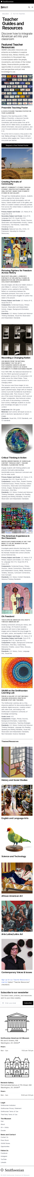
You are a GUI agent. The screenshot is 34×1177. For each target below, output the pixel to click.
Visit (2, 1121)
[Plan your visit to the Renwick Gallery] (17, 1067)
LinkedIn (3, 1162)
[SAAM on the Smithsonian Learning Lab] (17, 672)
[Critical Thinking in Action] (17, 439)
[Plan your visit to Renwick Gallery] (19, 1087)
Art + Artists (5, 1127)
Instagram (4, 1156)
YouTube (4, 1159)
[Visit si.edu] (17, 1170)
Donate (3, 1130)
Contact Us (4, 1137)
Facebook (4, 1153)
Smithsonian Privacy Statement (11, 1108)
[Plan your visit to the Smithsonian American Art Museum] (17, 1022)
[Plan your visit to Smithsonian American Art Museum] (19, 1042)
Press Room (5, 1140)
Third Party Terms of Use (9, 1114)
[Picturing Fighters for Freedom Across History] (17, 252)
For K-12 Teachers (19, 14)
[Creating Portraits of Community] (17, 163)
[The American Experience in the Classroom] (17, 518)
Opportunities (5, 1146)
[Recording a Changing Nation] (17, 339)
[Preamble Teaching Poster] (17, 89)
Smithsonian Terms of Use (9, 1111)
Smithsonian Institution (8, 1105)
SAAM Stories (5, 1143)
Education (5, 14)
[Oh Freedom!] (17, 598)
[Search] (29, 7)
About (3, 1124)
